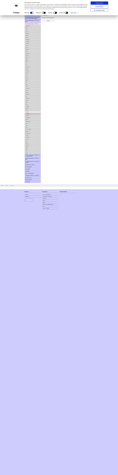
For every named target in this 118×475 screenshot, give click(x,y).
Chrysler (27, 43)
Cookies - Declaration (46, 208)
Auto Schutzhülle (28, 166)
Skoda (27, 131)
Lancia (27, 86)
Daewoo (27, 49)
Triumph (27, 145)
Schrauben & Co (28, 177)
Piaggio (27, 108)
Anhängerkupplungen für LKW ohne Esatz (32, 21)
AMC (27, 27)
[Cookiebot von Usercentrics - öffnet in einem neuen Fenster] (16, 13)
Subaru (27, 135)
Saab (27, 125)
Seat (26, 127)
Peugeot (27, 106)
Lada (27, 84)
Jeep (27, 80)
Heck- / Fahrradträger (29, 173)
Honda (27, 68)
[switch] (44, 13)
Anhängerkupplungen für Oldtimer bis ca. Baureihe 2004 (32, 155)
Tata (26, 141)
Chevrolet (27, 41)
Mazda (27, 92)
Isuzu (27, 74)
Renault (27, 119)
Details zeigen (73, 12)
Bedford (27, 33)
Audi (26, 29)
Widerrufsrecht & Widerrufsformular (48, 204)
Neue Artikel (27, 181)
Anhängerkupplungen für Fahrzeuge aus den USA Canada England (32, 18)
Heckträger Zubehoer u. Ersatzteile (32, 175)
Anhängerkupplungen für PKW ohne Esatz (32, 159)
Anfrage (2, 185)
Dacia (27, 47)
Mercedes (27, 94)
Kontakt (44, 200)
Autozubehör (27, 168)
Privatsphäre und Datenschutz (47, 196)
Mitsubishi (27, 98)
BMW (27, 37)
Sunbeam (27, 137)
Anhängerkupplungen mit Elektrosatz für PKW (32, 162)
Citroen (27, 45)
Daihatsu (27, 53)
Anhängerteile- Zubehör (29, 164)
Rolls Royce (28, 121)
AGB (43, 206)
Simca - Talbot (28, 129)
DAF (26, 51)
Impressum (44, 198)
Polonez (28, 113)
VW (26, 150)
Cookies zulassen (99, 3)
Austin (27, 31)
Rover (27, 123)
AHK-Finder (12, 185)
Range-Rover (28, 117)
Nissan (27, 100)
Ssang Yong (28, 133)
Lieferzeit (26, 194)
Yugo (27, 152)
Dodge (27, 61)
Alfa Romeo (28, 25)
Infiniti (27, 72)
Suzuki (27, 139)
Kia (26, 82)
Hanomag (27, 66)
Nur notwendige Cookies (99, 10)
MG (26, 96)
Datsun (27, 57)
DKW (27, 59)
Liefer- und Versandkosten (47, 194)
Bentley (27, 35)
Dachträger (27, 171)
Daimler (27, 55)
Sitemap (44, 202)
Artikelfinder (27, 196)
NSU (26, 102)
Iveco (27, 76)
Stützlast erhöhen (28, 179)
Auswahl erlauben (99, 6)
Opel (26, 104)
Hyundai (27, 70)
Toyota (27, 143)
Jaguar (27, 78)
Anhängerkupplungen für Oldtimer (31, 23)
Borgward (27, 39)
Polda (27, 110)
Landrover (27, 88)
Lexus (27, 90)
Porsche (27, 115)
